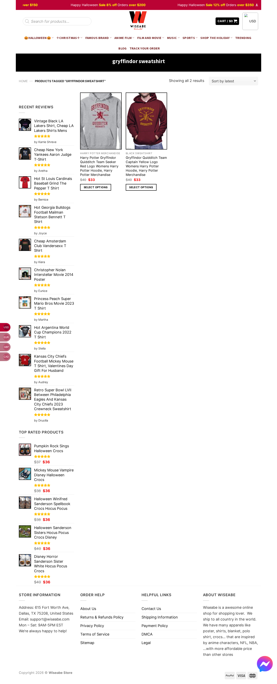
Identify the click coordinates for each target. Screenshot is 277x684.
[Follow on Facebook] (197, 21)
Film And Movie (149, 38)
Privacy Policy (92, 626)
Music (172, 38)
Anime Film (123, 38)
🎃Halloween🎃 (37, 38)
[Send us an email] (209, 21)
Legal (146, 643)
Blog (122, 48)
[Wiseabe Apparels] (138, 21)
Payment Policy (155, 626)
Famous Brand (97, 38)
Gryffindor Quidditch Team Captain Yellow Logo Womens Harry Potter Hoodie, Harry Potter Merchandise (146, 166)
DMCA (147, 634)
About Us (88, 609)
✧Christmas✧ (68, 38)
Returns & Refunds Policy (101, 617)
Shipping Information (160, 617)
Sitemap (87, 643)
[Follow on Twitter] (203, 21)
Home (23, 81)
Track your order (145, 48)
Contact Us (151, 609)
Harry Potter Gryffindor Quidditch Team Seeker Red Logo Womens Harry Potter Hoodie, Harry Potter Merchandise (99, 166)
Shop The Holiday (215, 38)
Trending (243, 38)
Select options (95, 187)
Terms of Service (94, 634)
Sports (189, 38)
